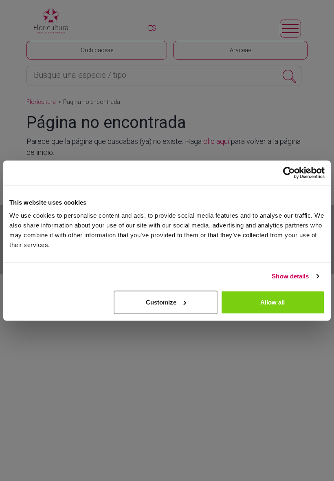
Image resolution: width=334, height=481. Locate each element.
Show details (290, 276)
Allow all (272, 301)
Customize (161, 301)
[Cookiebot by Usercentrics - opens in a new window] (289, 173)
